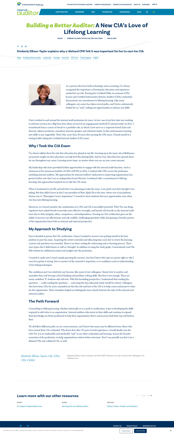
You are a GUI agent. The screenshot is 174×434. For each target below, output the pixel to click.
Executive (65, 57)
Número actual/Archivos (122, 5)
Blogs (19, 57)
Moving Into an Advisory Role (75, 406)
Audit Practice (62, 12)
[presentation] (138, 395)
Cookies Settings (126, 431)
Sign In (154, 4)
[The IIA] (30, 4)
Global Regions (85, 57)
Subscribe (146, 5)
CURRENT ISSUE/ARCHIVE (102, 5)
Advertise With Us (149, 426)
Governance (125, 12)
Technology (107, 12)
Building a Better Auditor (32, 57)
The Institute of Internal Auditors (79, 5)
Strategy (56, 57)
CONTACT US (117, 426)
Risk (93, 12)
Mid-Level (74, 57)
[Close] (171, 430)
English (95, 57)
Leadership (79, 12)
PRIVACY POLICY (132, 426)
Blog (139, 12)
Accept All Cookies (140, 431)
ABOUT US (137, 5)
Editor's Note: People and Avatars (122, 406)
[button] (142, 395)
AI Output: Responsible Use (29, 406)
